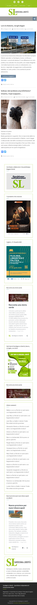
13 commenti (29, 29)
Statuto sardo (6, 84)
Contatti (15, 5)
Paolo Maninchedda (19, 29)
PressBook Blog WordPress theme (21, 603)
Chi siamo (9, 5)
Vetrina (12, 84)
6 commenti (31, 97)
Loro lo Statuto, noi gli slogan (13, 25)
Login (29, 5)
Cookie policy (22, 5)
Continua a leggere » (9, 77)
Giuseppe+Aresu (11, 448)
